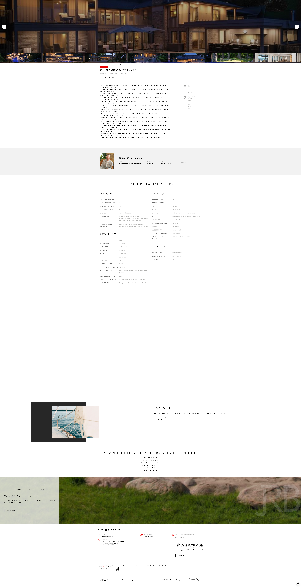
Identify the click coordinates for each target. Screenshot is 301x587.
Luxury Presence (134, 580)
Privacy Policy (183, 550)
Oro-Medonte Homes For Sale (150, 463)
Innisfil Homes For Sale (150, 460)
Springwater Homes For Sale (150, 465)
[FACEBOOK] (188, 579)
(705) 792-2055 (148, 536)
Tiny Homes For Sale (150, 470)
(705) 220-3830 (151, 163)
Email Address (180, 538)
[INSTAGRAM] (193, 579)
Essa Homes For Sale (150, 468)
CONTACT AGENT (184, 162)
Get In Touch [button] (11, 510)
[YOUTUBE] (197, 579)
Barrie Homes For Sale (150, 457)
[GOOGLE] (201, 579)
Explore (160, 419)
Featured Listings (150, 473)
